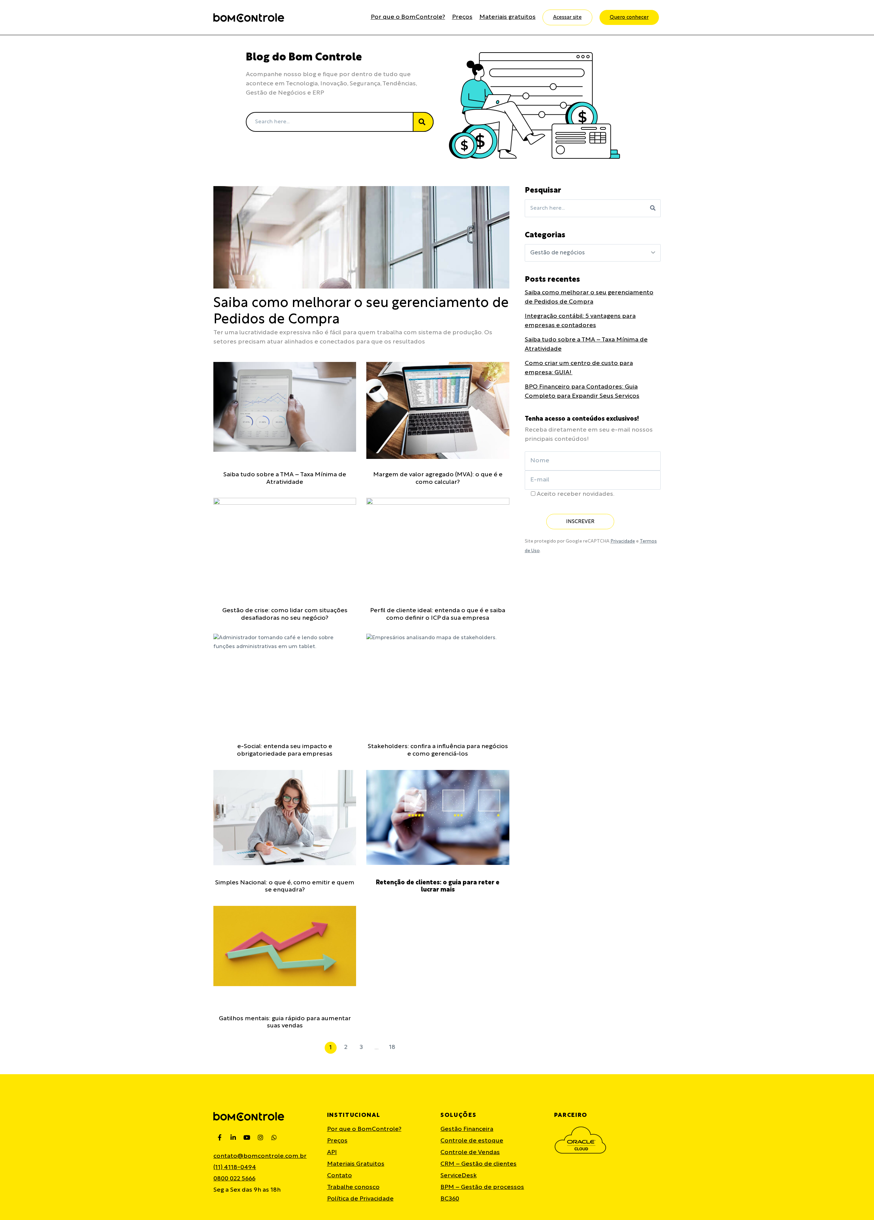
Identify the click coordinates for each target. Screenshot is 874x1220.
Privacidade (622, 541)
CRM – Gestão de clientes (478, 1164)
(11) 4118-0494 (234, 1167)
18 (392, 1046)
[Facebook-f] (219, 1137)
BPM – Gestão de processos (482, 1187)
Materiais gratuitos (507, 17)
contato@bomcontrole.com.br (260, 1156)
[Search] (423, 122)
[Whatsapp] (274, 1137)
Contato (339, 1176)
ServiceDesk (458, 1176)
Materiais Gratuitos (355, 1164)
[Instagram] (260, 1137)
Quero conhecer (629, 17)
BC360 (449, 1199)
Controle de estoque (471, 1141)
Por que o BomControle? (408, 17)
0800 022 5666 (234, 1179)
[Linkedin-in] (233, 1137)
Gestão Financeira (466, 1129)
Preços (462, 17)
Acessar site (567, 17)
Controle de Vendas (470, 1152)
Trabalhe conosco (353, 1187)
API (332, 1152)
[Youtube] (247, 1137)
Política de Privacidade (360, 1199)
